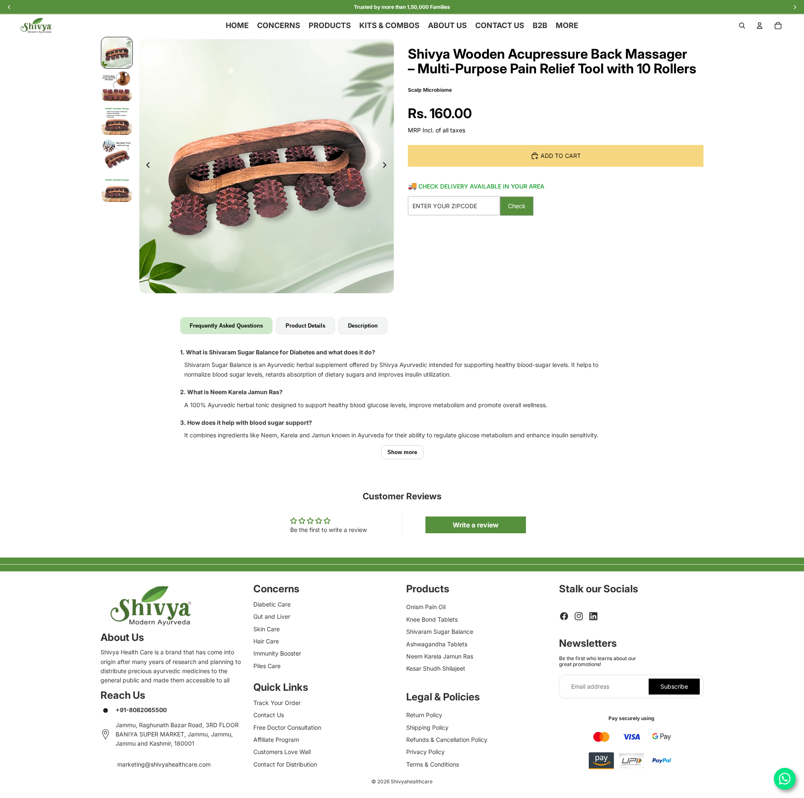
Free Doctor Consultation (287, 727)
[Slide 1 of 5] (117, 53)
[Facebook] (564, 616)
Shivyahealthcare (412, 781)
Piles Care (267, 665)
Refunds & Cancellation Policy (446, 739)
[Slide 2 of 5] (117, 86)
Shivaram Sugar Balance (439, 631)
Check (517, 205)
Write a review (476, 525)
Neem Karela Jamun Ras (439, 656)
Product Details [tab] (305, 326)
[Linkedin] (593, 616)
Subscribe (674, 686)
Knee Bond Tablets (432, 619)
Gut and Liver (271, 616)
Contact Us (268, 714)
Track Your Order (277, 702)
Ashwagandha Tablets (436, 644)
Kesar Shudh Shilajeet (435, 668)
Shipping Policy (427, 727)
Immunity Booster (277, 653)
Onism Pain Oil (426, 606)
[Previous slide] (146, 166)
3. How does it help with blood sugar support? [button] (246, 422)
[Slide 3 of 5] (117, 120)
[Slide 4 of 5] (117, 153)
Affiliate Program (276, 739)
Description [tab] (363, 326)
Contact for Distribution (285, 764)
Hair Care (266, 641)
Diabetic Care (272, 604)
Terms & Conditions (432, 764)
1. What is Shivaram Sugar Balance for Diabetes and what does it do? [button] (277, 352)
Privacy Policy (425, 751)
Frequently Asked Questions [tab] (226, 326)
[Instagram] (579, 616)
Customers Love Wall (282, 751)
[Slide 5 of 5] (117, 187)
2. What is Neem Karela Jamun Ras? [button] (231, 391)
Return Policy (424, 714)
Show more (402, 452)
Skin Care (266, 629)
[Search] (742, 25)
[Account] (759, 25)
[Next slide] (387, 166)
